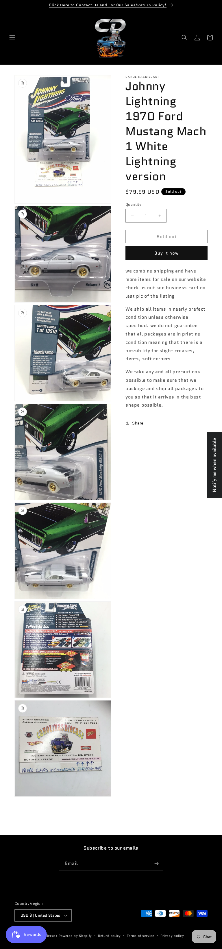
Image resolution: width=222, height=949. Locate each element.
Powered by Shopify (75, 935)
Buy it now (166, 253)
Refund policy (109, 935)
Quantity (133, 204)
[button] (12, 37)
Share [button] (138, 423)
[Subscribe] (156, 863)
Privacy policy (172, 935)
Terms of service (140, 935)
